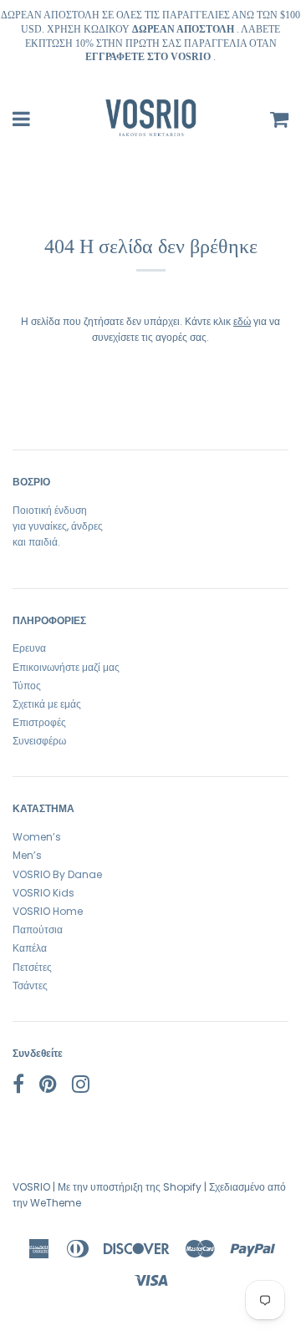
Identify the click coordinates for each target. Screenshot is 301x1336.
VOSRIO (31, 1187)
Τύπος (27, 685)
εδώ (242, 321)
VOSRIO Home (48, 911)
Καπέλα (30, 948)
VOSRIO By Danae (57, 874)
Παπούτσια (38, 929)
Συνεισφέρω (39, 741)
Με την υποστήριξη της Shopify (130, 1187)
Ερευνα (29, 648)
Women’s (37, 837)
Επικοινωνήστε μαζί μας (66, 667)
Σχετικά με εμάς (47, 704)
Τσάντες (30, 985)
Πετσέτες (32, 967)
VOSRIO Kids (43, 893)
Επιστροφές (39, 722)
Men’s (27, 855)
